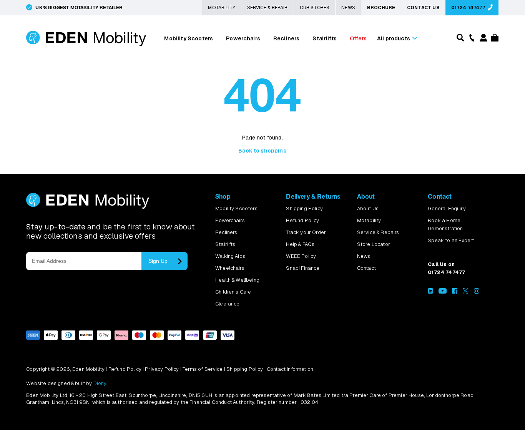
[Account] (483, 39)
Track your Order (306, 232)
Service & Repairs (378, 232)
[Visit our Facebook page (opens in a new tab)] (454, 292)
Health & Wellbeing (237, 280)
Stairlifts (324, 38)
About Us (368, 208)
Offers (358, 38)
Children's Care (233, 292)
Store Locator (373, 244)
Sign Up (158, 261)
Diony (100, 383)
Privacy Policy (162, 369)
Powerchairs (243, 38)
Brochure (381, 8)
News (348, 8)
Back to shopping (262, 150)
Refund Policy (302, 220)
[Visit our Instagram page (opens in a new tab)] (476, 292)
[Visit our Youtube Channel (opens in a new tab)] (443, 292)
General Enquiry (446, 208)
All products (393, 38)
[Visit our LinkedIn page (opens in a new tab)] (430, 292)
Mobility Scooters (188, 38)
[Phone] (471, 37)
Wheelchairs (229, 268)
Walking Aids (230, 256)
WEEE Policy (301, 256)
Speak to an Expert (451, 240)
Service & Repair (267, 8)
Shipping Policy (304, 208)
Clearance (227, 304)
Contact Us (423, 8)
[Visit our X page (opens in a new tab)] (465, 292)
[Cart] (493, 39)
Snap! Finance (302, 268)
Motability (221, 8)
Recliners (286, 38)
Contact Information (290, 369)
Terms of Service (203, 369)
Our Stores (315, 8)
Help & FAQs (300, 244)
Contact (366, 268)
